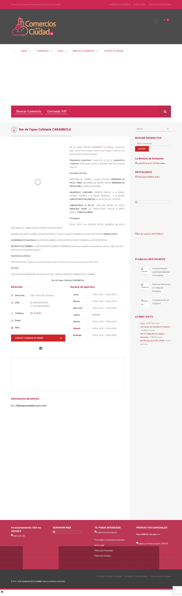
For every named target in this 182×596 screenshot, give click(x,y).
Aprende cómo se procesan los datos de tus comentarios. (74, 508)
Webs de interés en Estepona (160, 576)
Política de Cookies (102, 556)
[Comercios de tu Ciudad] (34, 35)
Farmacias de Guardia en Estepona (155, 327)
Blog (60, 51)
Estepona (110, 147)
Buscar (141, 149)
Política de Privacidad (103, 550)
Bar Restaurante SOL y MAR (152, 341)
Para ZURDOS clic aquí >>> (148, 534)
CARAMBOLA (97, 147)
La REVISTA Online (113, 51)
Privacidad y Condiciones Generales (109, 540)
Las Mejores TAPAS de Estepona (136, 576)
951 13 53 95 (35, 313)
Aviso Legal (99, 545)
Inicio (24, 51)
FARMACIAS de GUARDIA (120, 4)
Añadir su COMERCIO (83, 51)
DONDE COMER (139, 4)
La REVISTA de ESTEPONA (160, 4)
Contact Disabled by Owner (29, 338)
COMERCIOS (43, 51)
